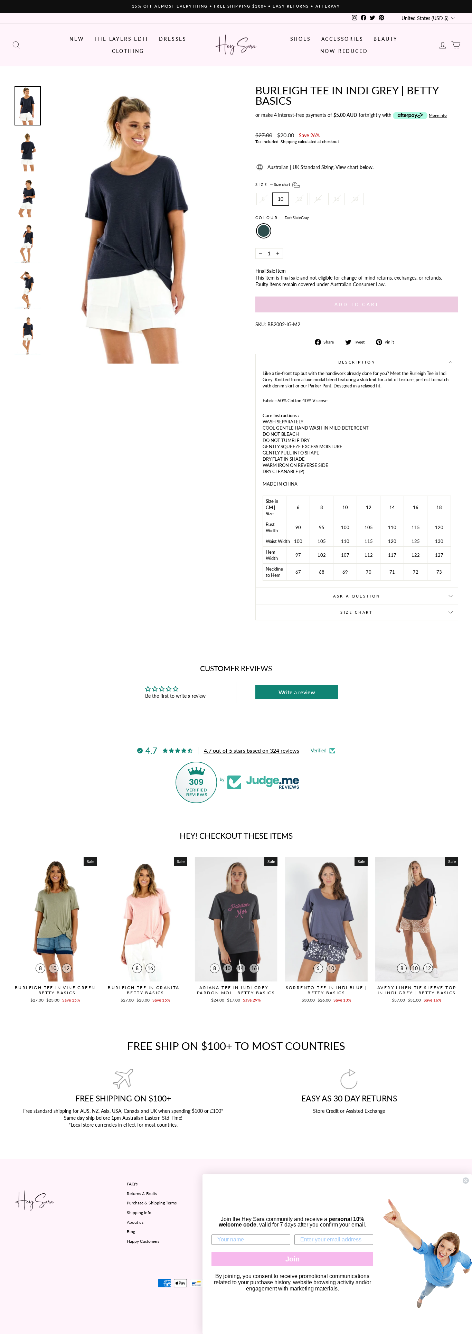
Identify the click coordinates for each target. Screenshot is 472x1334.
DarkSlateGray (264, 231)
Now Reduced (344, 51)
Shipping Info (139, 1212)
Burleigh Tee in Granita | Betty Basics (145, 990)
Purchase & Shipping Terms (152, 1202)
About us (135, 1222)
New (76, 39)
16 (336, 199)
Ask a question (356, 596)
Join (292, 1259)
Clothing (128, 51)
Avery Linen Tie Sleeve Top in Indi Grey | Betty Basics (416, 990)
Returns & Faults (142, 1193)
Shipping (289, 141)
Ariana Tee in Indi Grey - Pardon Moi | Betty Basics (236, 990)
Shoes (300, 39)
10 (280, 199)
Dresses (173, 39)
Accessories (342, 39)
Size (273, 184)
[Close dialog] (465, 1180)
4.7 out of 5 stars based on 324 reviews (251, 750)
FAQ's (132, 1183)
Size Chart (356, 612)
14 (318, 199)
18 (355, 199)
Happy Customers (143, 1241)
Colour (282, 217)
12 (299, 199)
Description (357, 362)
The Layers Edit (121, 39)
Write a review (297, 692)
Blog (131, 1231)
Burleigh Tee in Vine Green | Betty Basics (55, 990)
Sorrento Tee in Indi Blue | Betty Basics (326, 990)
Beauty (386, 39)
